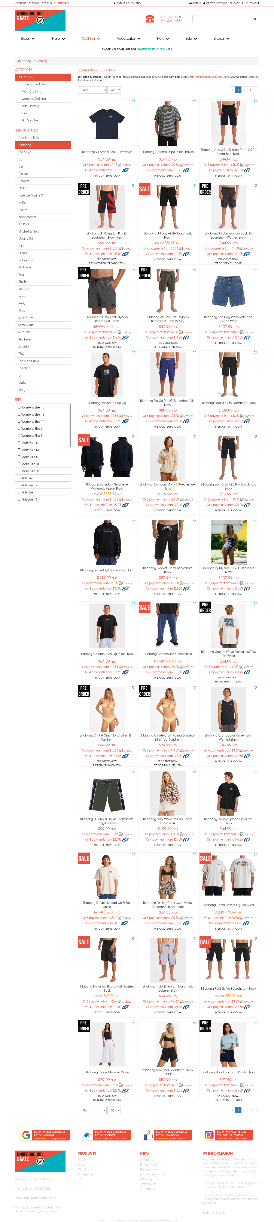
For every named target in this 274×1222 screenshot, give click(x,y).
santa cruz (25, 325)
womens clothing (34, 99)
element (23, 181)
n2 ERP (174, 1220)
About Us (20, 3)
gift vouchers (31, 120)
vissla (22, 382)
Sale (189, 38)
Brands (219, 38)
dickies (23, 174)
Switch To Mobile (214, 1212)
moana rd (25, 238)
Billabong (24, 61)
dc (20, 159)
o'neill (22, 253)
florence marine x (30, 195)
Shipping (34, 3)
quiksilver (24, 267)
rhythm (23, 282)
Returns (47, 3)
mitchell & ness (28, 231)
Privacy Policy (149, 1164)
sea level (24, 339)
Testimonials (148, 1184)
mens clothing (31, 91)
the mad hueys (28, 361)
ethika (22, 188)
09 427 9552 (171, 20)
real (21, 274)
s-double (24, 332)
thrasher (24, 368)
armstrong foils (28, 138)
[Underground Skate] (74, 20)
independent (27, 217)
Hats (161, 38)
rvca (21, 311)
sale (24, 113)
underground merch (35, 84)
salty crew (25, 318)
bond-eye (24, 152)
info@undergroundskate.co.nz (212, 77)
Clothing (89, 38)
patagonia (25, 260)
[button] (195, 3)
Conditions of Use (152, 1174)
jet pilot (23, 224)
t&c (21, 354)
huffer (22, 202)
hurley (22, 210)
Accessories (126, 38)
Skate (56, 38)
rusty (21, 303)
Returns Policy (149, 1169)
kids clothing (31, 106)
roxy (21, 296)
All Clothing (26, 77)
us (19, 375)
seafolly (23, 347)
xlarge (22, 390)
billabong (24, 145)
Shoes (25, 38)
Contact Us (147, 1189)
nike (21, 246)
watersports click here (154, 49)
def (20, 166)
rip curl (23, 289)
